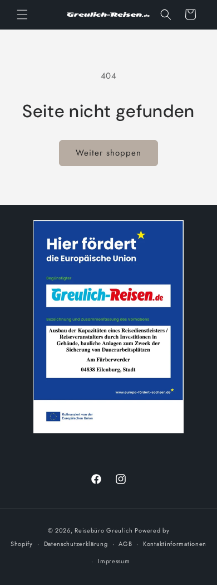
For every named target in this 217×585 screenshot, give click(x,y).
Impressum (114, 561)
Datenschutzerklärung (76, 543)
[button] (22, 14)
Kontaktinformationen (174, 543)
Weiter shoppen (108, 153)
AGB (125, 543)
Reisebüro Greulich (104, 530)
